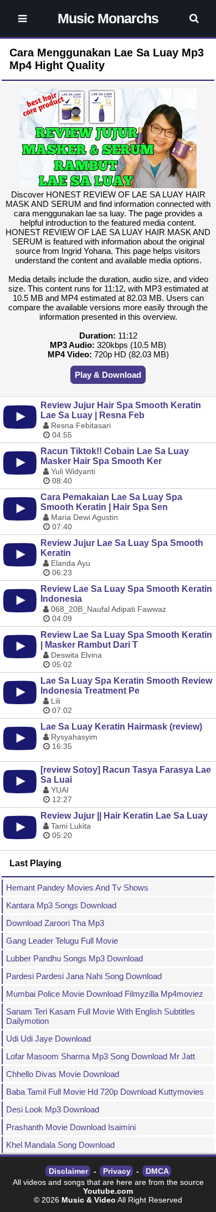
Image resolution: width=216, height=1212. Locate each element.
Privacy (117, 1171)
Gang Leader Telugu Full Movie (62, 940)
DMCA (157, 1171)
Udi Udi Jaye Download (48, 1038)
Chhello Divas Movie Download (62, 1074)
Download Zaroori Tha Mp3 (55, 923)
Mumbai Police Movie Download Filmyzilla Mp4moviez (104, 993)
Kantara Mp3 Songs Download (61, 905)
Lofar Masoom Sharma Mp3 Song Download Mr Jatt (100, 1056)
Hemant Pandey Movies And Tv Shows (77, 887)
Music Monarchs (108, 18)
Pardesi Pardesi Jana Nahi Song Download (84, 976)
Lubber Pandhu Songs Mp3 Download (74, 958)
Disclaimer (68, 1171)
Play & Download (108, 374)
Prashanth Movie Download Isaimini (71, 1127)
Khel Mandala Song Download (60, 1144)
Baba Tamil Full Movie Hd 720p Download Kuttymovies (105, 1091)
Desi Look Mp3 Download (52, 1109)
